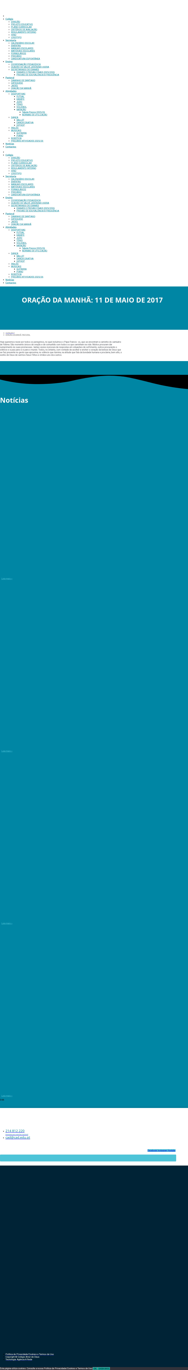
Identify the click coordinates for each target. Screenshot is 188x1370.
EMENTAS (16, 45)
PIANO (20, 135)
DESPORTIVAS (18, 94)
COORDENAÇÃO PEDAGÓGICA (26, 64)
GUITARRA (22, 133)
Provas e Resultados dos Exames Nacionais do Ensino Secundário (54, 1089)
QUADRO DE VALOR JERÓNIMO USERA (30, 67)
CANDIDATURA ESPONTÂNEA (25, 58)
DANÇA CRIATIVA (25, 122)
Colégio (9, 18)
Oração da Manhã (13, 335)
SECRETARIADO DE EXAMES (25, 69)
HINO (13, 35)
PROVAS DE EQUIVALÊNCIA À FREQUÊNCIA (38, 75)
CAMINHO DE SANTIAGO (23, 80)
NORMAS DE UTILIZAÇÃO (34, 114)
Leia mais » (6, 578)
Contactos (11, 146)
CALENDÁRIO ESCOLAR (22, 43)
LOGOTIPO (16, 37)
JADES (14, 85)
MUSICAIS (16, 130)
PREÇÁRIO (16, 56)
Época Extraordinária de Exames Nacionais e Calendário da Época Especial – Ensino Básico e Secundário (85, 745)
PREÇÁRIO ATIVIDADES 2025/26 (27, 141)
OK (95, 1369)
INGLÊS (14, 128)
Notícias (10, 143)
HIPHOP (21, 125)
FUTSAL (20, 96)
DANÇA (14, 117)
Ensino (9, 61)
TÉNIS (20, 104)
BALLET (20, 120)
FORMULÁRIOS (18, 53)
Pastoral (10, 77)
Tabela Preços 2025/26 (33, 112)
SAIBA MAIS (104, 1369)
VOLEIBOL (22, 107)
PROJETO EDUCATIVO (22, 24)
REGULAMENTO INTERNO (23, 32)
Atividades (11, 91)
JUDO (19, 101)
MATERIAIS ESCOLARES (23, 51)
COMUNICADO (13, 917)
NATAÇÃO (21, 109)
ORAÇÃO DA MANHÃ (21, 88)
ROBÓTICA (16, 138)
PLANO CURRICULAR (21, 27)
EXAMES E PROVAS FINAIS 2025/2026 (36, 72)
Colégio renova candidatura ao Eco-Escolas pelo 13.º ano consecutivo (57, 572)
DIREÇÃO (15, 21)
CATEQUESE (17, 83)
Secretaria (11, 40)
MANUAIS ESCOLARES (22, 48)
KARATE (20, 99)
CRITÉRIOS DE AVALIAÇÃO (24, 29)
